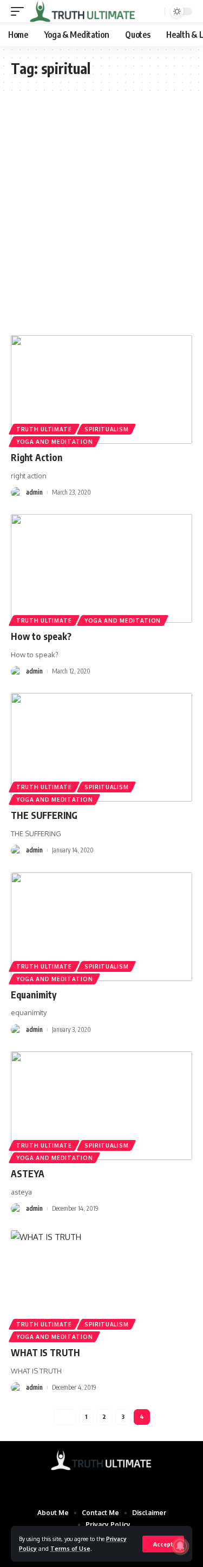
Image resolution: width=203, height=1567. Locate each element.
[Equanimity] (101, 926)
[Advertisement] (101, 213)
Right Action (36, 457)
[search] (155, 11)
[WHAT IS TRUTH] (101, 1284)
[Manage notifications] (180, 1546)
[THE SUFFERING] (101, 747)
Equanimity (33, 995)
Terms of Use (70, 1548)
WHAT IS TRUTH (45, 1352)
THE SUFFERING (44, 815)
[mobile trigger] (20, 11)
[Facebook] (81, 1483)
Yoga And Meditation (54, 441)
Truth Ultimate (44, 429)
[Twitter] (95, 1483)
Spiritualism (106, 429)
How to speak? (41, 636)
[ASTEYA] (101, 1105)
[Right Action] (101, 389)
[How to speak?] (101, 568)
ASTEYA (27, 1173)
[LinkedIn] (123, 1483)
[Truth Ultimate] (82, 11)
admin (34, 492)
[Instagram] (109, 1483)
